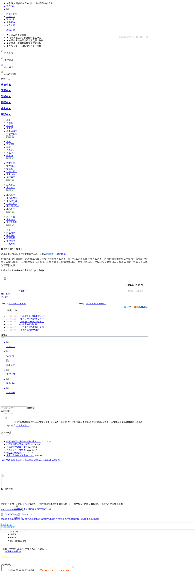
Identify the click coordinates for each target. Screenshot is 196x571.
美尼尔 (9, 153)
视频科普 (10, 238)
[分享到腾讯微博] (140, 306)
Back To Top (10, 514)
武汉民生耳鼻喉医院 (10, 519)
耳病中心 (6, 90)
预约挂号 (10, 19)
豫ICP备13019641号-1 (11, 509)
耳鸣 (8, 141)
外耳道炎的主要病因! (17, 304)
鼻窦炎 (9, 123)
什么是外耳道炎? (14, 453)
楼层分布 (38, 460)
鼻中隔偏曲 (11, 131)
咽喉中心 (6, 96)
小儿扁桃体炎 (12, 206)
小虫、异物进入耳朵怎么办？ (20, 455)
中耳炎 (9, 155)
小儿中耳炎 (11, 201)
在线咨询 (10, 16)
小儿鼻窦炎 (11, 198)
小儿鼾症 (10, 187)
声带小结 (10, 174)
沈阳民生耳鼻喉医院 (89, 519)
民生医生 (29, 460)
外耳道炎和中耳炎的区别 (96, 304)
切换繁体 (10, 22)
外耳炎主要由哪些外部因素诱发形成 (23, 441)
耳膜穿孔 (10, 144)
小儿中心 (6, 108)
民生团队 (10, 235)
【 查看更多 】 (22, 425)
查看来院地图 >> (13, 551)
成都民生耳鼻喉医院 (50, 519)
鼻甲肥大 (10, 128)
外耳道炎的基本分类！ (17, 447)
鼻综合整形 (11, 222)
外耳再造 (10, 217)
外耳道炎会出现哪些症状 (32, 316)
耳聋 (8, 147)
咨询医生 (61, 254)
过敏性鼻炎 (11, 134)
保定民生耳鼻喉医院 (30, 519)
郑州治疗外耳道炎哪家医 (32, 321)
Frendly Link (27, 514)
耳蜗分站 (10, 30)
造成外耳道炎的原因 (29, 330)
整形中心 (6, 114)
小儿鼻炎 (10, 195)
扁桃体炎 (10, 177)
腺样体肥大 (11, 171)
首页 (8, 230)
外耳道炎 (10, 150)
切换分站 (10, 25)
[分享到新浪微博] (137, 306)
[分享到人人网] (143, 306)
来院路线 (10, 241)
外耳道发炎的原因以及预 (32, 327)
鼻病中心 (6, 84)
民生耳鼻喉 (11, 14)
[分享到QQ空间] (134, 306)
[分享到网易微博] (146, 306)
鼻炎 (8, 120)
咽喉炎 (9, 169)
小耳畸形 (10, 219)
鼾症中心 (6, 102)
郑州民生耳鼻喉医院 (69, 519)
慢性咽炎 (10, 166)
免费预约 (50, 254)
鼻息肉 (9, 125)
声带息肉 (10, 163)
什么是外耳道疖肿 (28, 324)
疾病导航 (6, 460)
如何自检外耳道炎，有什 (32, 319)
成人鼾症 (10, 185)
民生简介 (10, 233)
